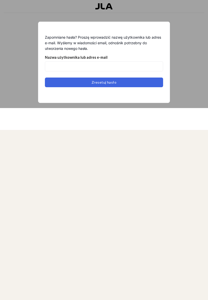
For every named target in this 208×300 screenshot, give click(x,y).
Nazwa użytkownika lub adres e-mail (76, 57)
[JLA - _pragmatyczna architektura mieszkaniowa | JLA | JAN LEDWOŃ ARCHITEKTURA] (104, 6)
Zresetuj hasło (104, 82)
